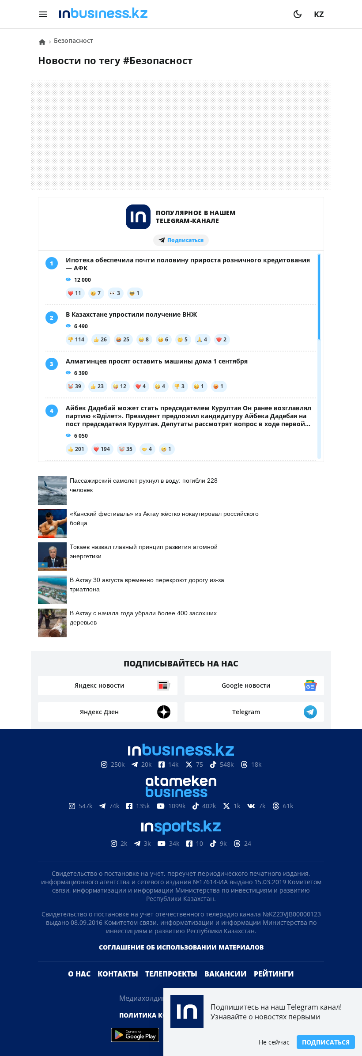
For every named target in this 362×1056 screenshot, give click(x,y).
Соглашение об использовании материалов (181, 947)
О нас (79, 974)
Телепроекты (171, 974)
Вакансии (225, 974)
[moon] (297, 14)
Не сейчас (274, 1042)
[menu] (43, 14)
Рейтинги (274, 974)
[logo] (170, 14)
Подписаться (326, 1042)
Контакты (118, 974)
